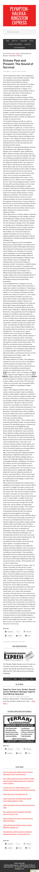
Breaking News (16, 641)
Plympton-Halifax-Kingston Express (19, 15)
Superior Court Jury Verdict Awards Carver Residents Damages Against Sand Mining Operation (19, 691)
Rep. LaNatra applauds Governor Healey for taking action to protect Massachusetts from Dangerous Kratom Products (18, 781)
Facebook (7, 679)
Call (32, 679)
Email (15, 679)
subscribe (23, 679)
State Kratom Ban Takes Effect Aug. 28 (15, 794)
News (23, 641)
